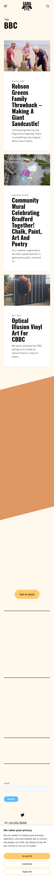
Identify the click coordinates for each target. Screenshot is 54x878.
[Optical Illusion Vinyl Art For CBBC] (27, 320)
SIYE (12, 43)
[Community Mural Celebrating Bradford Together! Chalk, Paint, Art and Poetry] (27, 212)
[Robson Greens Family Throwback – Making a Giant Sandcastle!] (27, 95)
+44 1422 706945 (17, 822)
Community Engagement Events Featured (27, 160)
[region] (27, 851)
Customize (27, 863)
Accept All (27, 856)
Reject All (27, 871)
